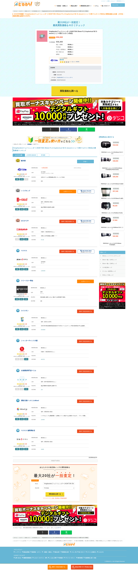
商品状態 (37, 488)
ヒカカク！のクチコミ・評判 (40, 557)
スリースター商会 (27, 280)
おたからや (25, 220)
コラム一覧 (74, 552)
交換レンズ (103, 252)
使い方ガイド (106, 6)
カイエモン (25, 310)
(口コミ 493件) (75, 61)
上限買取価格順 (31, 155)
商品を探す (74, 6)
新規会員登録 (26, 552)
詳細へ (85, 161)
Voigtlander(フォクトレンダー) (64, 77)
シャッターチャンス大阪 (29, 340)
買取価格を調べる (55, 494)
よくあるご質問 (53, 557)
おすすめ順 (18, 155)
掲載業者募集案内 (27, 557)
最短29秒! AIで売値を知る (83, 567)
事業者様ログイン (121, 1)
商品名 (36, 483)
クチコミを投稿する (91, 552)
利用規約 (29, 144)
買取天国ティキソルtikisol (30, 400)
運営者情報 (80, 557)
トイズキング (25, 190)
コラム (97, 6)
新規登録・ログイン (36, 552)
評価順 (43, 155)
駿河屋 (62, 59)
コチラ (59, 527)
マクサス (24, 250)
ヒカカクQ (100, 552)
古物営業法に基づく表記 (90, 557)
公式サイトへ (68, 191)
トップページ (18, 552)
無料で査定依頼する (67, 221)
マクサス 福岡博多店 (28, 430)
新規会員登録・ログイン (118, 5)
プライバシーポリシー (70, 557)
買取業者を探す (65, 552)
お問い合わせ (18, 557)
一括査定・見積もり (62, 6)
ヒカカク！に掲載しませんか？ (108, 1)
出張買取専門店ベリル (28, 370)
